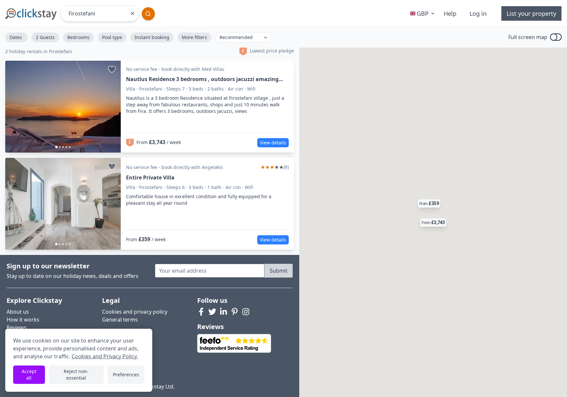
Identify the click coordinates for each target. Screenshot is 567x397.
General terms (120, 319)
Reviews (17, 327)
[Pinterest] (235, 312)
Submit (278, 270)
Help (450, 13)
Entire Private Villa (150, 177)
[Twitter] (212, 312)
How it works (23, 319)
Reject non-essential (76, 374)
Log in (478, 13)
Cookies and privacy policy (134, 311)
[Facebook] (201, 312)
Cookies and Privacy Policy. (105, 356)
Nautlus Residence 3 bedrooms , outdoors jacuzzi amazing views (202, 79)
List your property (531, 13)
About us (18, 311)
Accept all (29, 374)
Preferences (126, 374)
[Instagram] (246, 312)
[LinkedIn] (223, 312)
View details (273, 142)
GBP (423, 13)
